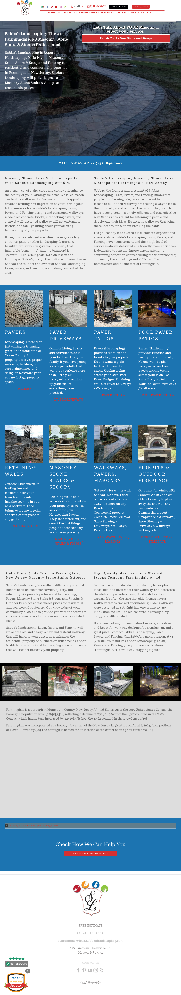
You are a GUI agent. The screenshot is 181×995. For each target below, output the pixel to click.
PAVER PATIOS (113, 395)
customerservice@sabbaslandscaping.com (90, 940)
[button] (90, 825)
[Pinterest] (84, 970)
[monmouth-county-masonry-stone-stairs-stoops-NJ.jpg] (21, 667)
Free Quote (141, 7)
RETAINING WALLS (23, 526)
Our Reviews (118, 7)
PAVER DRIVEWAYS (68, 399)
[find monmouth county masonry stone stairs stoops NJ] (113, 667)
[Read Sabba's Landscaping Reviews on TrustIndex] (16, 964)
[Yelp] (101, 970)
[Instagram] (95, 970)
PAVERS (24, 389)
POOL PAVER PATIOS (157, 395)
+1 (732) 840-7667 (93, 6)
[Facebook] (78, 970)
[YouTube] (90, 970)
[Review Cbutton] (16, 982)
